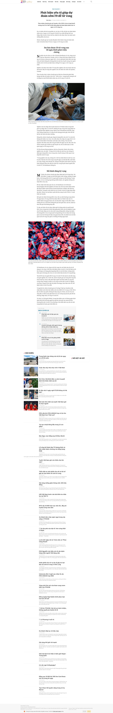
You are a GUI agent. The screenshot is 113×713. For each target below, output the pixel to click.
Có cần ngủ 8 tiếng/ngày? (47, 665)
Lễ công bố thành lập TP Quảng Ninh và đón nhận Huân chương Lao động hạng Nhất (52, 449)
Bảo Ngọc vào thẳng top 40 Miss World (52, 436)
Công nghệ (62, 1)
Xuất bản (39, 1)
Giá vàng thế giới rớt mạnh (48, 642)
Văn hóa (56, 1)
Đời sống (68, 1)
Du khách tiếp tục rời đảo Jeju (49, 631)
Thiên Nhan (48, 20)
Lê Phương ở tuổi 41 (47, 619)
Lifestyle (74, 1)
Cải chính (79, 1)
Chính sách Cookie (57, 711)
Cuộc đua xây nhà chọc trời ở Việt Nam (52, 367)
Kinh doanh (50, 1)
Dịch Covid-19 (55, 9)
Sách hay (45, 1)
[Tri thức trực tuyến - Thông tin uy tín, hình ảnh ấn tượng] (26, 1)
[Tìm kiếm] (91, 2)
